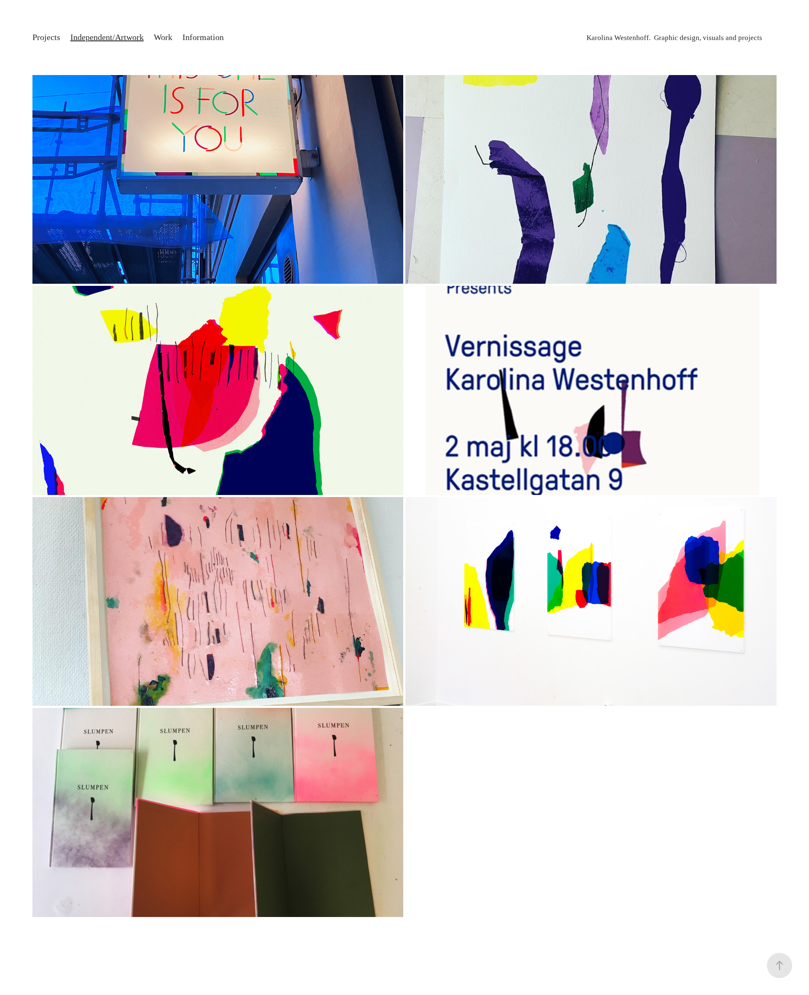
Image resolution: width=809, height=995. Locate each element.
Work (163, 37)
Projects (46, 37)
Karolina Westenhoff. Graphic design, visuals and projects (674, 38)
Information (203, 37)
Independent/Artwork (107, 37)
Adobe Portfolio (423, 948)
